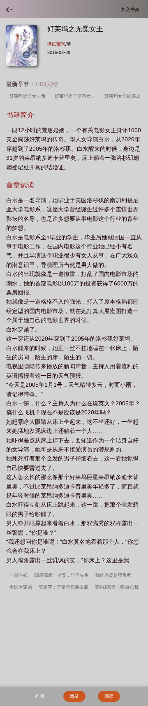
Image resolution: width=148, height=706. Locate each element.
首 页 (40, 696)
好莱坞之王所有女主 (76, 96)
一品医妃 (18, 575)
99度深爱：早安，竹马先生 (61, 575)
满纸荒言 (56, 44)
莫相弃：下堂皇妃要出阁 (63, 586)
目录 (74, 696)
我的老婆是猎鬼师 (113, 575)
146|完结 (46, 84)
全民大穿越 (20, 586)
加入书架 (131, 9)
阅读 (108, 696)
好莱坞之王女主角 (28, 96)
